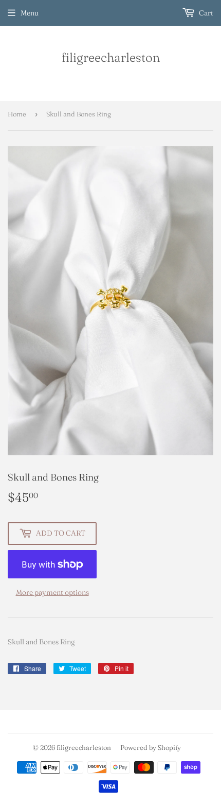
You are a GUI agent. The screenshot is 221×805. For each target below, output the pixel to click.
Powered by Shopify (150, 747)
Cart (205, 13)
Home (17, 114)
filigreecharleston (111, 57)
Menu (30, 13)
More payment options (52, 592)
